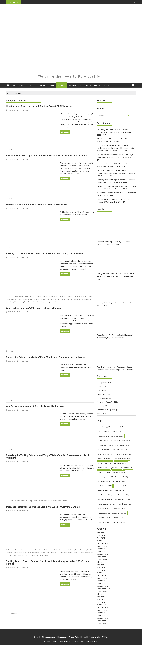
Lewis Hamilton (64, 299)
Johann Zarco (104, 472)
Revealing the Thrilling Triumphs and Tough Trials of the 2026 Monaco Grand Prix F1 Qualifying (48, 456)
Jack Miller (117, 468)
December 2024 (103, 581)
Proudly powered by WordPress (56, 641)
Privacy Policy (74, 637)
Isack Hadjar (27, 299)
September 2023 (103, 621)
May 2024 (101, 599)
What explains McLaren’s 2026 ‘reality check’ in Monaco (34, 308)
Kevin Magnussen (105, 477)
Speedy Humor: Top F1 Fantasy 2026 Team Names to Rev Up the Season (113, 242)
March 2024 (101, 605)
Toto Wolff (118, 518)
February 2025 (102, 575)
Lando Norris (54, 299)
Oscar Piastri (28, 302)
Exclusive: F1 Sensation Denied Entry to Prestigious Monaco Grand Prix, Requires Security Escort (116, 173)
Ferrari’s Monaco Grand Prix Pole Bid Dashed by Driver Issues (36, 204)
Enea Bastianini (122, 445)
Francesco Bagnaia (124, 454)
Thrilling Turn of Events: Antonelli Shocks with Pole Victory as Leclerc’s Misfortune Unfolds (47, 562)
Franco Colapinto (80, 296)
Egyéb (99, 390)
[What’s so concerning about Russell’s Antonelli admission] (32, 414)
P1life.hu (105, 637)
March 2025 (101, 573)
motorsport (18, 85)
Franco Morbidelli (122, 459)
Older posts (13, 614)
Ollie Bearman (18, 302)
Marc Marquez (105, 495)
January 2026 (102, 546)
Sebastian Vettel (119, 513)
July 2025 (100, 562)
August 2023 (102, 623)
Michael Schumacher (106, 504)
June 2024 (101, 597)
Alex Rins (117, 431)
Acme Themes (92, 641)
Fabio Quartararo (120, 450)
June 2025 (101, 565)
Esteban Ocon (58, 296)
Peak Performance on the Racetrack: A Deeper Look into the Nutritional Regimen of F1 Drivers (115, 368)
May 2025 (101, 567)
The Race (61, 85)
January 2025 (102, 578)
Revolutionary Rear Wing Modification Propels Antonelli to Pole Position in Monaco (47, 155)
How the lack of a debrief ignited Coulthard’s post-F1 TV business (39, 106)
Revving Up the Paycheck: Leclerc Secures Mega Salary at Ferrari (115, 304)
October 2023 (102, 618)
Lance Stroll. (45, 299)
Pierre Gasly (37, 302)
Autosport (41, 85)
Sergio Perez (45, 302)
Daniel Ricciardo (105, 445)
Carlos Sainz (39, 296)
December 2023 (103, 613)
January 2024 (102, 610)
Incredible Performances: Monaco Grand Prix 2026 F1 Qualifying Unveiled (43, 507)
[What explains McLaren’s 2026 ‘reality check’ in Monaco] (32, 315)
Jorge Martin (118, 472)
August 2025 (102, 559)
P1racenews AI (23, 110)
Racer (88, 85)
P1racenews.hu (94, 637)
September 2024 (103, 589)
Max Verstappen (84, 299)
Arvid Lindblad (29, 296)
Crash (51, 85)
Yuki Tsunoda (119, 522)
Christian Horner (122, 441)
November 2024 (103, 583)
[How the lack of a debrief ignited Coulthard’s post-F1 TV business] (32, 114)
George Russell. (32, 501)
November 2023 (103, 615)
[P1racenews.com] (8, 85)
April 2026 (101, 538)
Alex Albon (20, 296)
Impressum (62, 637)
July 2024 (100, 594)
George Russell (18, 299)
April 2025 (101, 570)
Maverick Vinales (105, 499)
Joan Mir (128, 468)
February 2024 (102, 607)
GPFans (30, 85)
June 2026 (101, 532)
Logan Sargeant (105, 490)
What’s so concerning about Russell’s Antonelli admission (35, 406)
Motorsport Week (101, 85)
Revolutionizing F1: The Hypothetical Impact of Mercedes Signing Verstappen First (115, 336)
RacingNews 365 (75, 85)
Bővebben (65, 132)
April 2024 (101, 602)
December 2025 (103, 549)
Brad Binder (103, 436)
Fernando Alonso (69, 296)
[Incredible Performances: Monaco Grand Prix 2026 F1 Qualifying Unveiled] (32, 514)
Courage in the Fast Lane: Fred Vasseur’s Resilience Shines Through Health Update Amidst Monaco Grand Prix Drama (115, 148)
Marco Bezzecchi (121, 495)
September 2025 (103, 557)
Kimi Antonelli (36, 299)
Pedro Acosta (119, 509)
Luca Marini (119, 490)
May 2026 (101, 535)
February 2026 (102, 543)
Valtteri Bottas (54, 302)
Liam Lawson (74, 299)
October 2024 (102, 586)
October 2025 (102, 554)
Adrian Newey (104, 427)
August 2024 (102, 591)
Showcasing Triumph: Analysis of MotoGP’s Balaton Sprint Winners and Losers (45, 357)
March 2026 (101, 541)
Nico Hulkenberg (84, 553)
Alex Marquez (104, 431)
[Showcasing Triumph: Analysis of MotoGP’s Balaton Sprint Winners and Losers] (32, 365)
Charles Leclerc (48, 296)
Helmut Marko (120, 463)
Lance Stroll (104, 481)
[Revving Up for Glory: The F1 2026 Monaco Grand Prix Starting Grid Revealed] (32, 261)
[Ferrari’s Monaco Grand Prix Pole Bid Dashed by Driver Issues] (32, 212)
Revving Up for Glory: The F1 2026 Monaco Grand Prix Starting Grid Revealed (44, 253)
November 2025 (103, 551)
